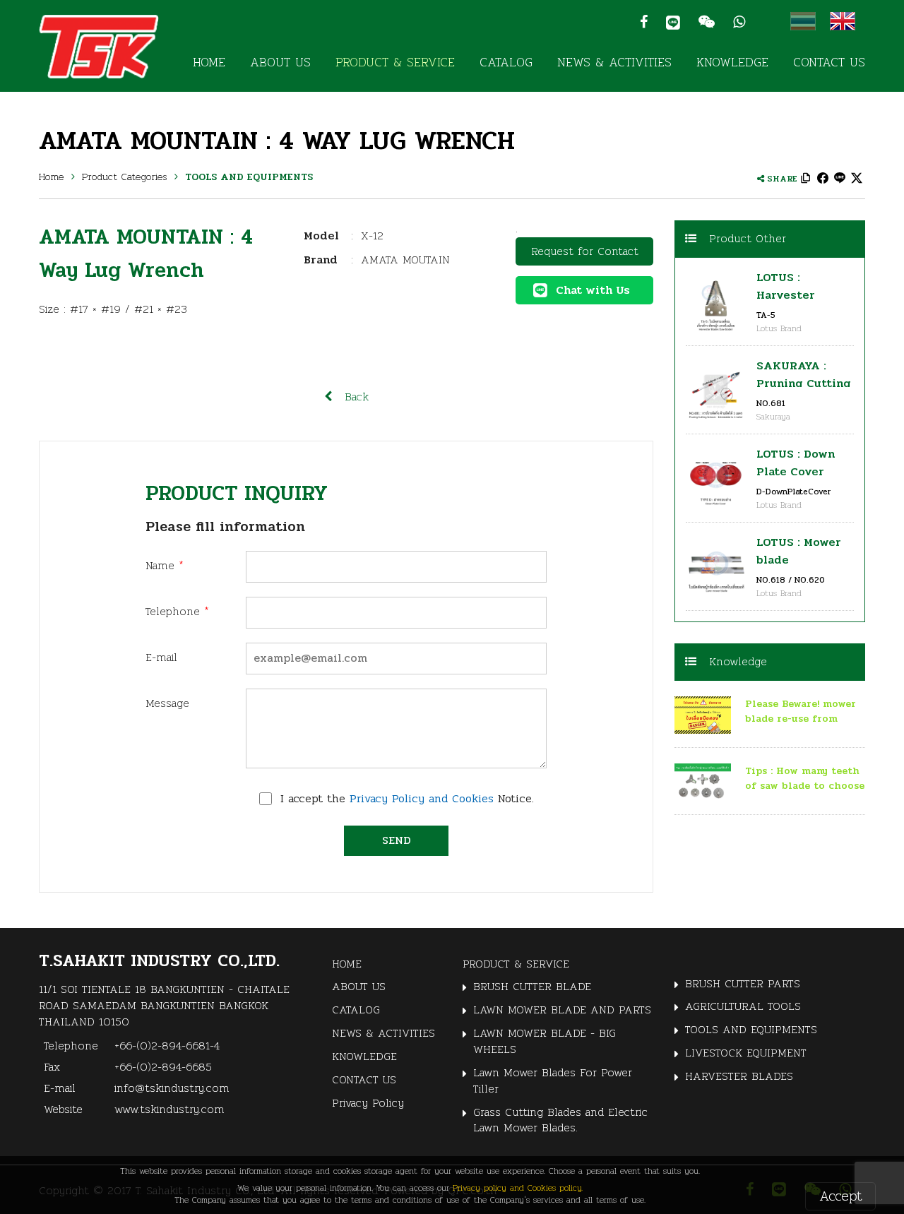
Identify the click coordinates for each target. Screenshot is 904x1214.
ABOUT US (280, 62)
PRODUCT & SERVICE (395, 62)
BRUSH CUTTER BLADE (532, 986)
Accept (840, 1195)
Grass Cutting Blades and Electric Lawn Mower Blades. (560, 1120)
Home (51, 176)
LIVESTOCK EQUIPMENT (746, 1052)
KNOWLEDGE (732, 62)
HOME (209, 62)
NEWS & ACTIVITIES (614, 62)
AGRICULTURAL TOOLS (743, 1006)
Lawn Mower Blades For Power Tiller (552, 1080)
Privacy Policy (368, 1103)
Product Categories (124, 176)
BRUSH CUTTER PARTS (742, 983)
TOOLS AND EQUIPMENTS (249, 176)
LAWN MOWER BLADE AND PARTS (562, 1009)
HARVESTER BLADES (739, 1076)
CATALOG (506, 62)
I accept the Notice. (407, 799)
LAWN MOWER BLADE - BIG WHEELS (544, 1041)
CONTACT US (829, 62)
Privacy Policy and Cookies (422, 798)
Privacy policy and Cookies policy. (518, 1187)
